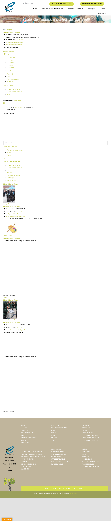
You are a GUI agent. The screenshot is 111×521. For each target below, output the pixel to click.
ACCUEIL (23, 425)
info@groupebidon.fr (12, 214)
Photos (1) (10, 74)
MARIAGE (24, 461)
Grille (11, 184)
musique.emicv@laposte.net (14, 42)
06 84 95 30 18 (19, 327)
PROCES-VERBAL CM (27, 433)
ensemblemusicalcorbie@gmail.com (17, 330)
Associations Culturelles (12, 32)
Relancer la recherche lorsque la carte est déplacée (20, 241)
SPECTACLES (86, 425)
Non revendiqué (11, 180)
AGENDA (84, 454)
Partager (7, 54)
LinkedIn (11, 68)
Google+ (11, 63)
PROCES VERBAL (87, 459)
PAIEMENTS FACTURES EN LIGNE (31, 454)
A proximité (10, 81)
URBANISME (25, 469)
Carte (8, 76)
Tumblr (10, 65)
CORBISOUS (55, 425)
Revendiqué (10, 178)
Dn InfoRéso (73, 494)
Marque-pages (9, 51)
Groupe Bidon (7, 204)
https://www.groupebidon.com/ (15, 216)
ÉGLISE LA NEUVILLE (57, 456)
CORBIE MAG (25, 443)
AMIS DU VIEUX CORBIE (58, 454)
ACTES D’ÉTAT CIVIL (27, 459)
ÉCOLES (53, 433)
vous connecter (19, 107)
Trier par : (8, 85)
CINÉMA (84, 430)
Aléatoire (9, 94)
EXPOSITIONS (86, 428)
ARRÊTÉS (84, 449)
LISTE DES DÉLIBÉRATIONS (90, 461)
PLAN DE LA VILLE (57, 464)
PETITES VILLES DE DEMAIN (90, 466)
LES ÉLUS (24, 428)
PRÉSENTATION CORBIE (28, 438)
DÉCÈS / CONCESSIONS (28, 464)
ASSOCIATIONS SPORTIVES (90, 438)
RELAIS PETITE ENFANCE (59, 428)
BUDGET (23, 435)
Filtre (5, 159)
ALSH (53, 430)
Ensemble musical (9, 320)
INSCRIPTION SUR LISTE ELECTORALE (33, 456)
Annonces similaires (13, 79)
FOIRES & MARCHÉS (57, 451)
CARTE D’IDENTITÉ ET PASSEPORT (31, 451)
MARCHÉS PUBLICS (88, 464)
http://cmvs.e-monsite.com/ (14, 44)
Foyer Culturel (7, 235)
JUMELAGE (24, 440)
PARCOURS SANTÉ (87, 433)
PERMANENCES (56, 449)
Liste (6, 184)
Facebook (11, 58)
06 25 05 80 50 (19, 40)
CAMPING (54, 438)
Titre (8, 170)
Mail (9, 70)
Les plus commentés (13, 175)
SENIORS (54, 440)
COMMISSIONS (25, 430)
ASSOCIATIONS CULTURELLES (91, 435)
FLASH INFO (85, 456)
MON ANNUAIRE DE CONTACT (60, 461)
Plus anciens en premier (14, 92)
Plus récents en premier (14, 89)
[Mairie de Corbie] (9, 3)
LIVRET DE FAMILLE (27, 466)
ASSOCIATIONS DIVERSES (90, 440)
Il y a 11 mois (17, 101)
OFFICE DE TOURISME (58, 459)
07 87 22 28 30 (19, 211)
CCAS (53, 435)
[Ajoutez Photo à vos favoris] (4, 103)
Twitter (10, 60)
